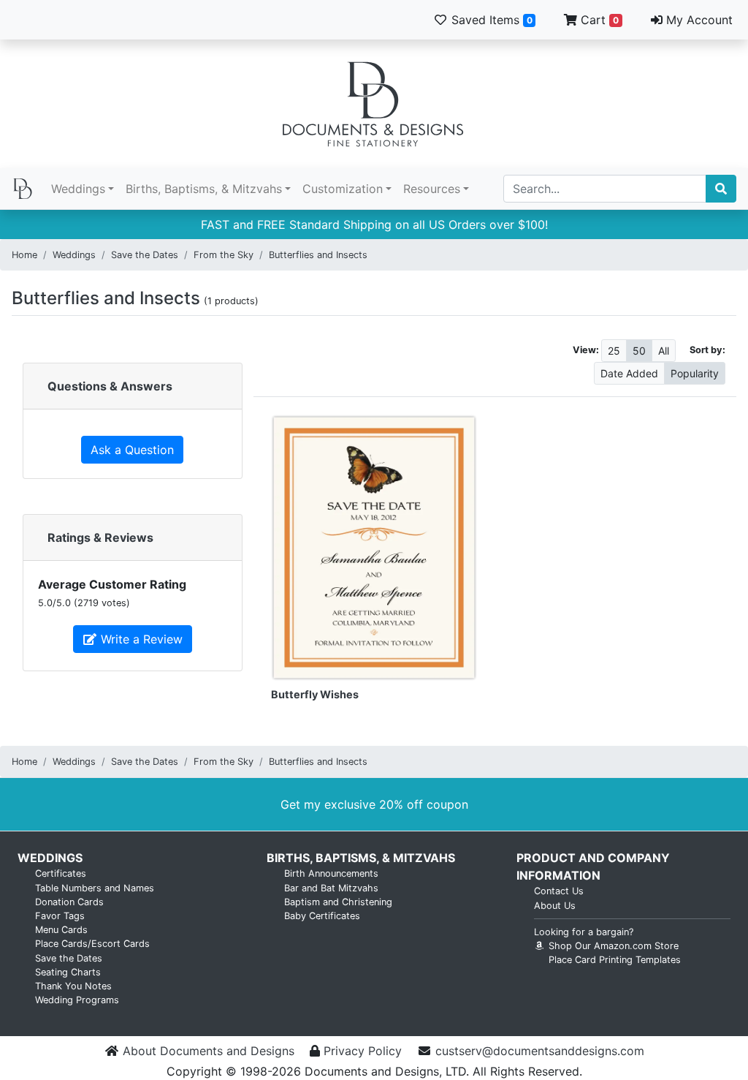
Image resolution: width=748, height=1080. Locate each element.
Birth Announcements (331, 873)
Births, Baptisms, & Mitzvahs (204, 188)
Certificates (60, 873)
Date (629, 373)
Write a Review (140, 639)
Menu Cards (61, 929)
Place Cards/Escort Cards (92, 943)
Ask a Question (132, 449)
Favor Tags (60, 915)
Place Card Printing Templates (615, 959)
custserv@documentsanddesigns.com (539, 1050)
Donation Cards (69, 901)
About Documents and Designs (208, 1050)
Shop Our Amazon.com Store (612, 945)
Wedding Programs (77, 999)
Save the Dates (144, 254)
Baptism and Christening (338, 901)
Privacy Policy (363, 1050)
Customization (342, 188)
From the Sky (223, 254)
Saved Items (490, 19)
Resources (431, 188)
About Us (555, 905)
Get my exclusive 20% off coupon (374, 804)
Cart (598, 19)
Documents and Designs (374, 104)
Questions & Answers (109, 386)
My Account (698, 19)
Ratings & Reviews (100, 537)
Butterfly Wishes (315, 694)
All (663, 350)
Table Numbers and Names (94, 888)
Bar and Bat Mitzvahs (331, 888)
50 (639, 350)
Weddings (78, 188)
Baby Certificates (322, 915)
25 (614, 350)
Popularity (695, 373)
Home (24, 254)
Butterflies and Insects (318, 254)
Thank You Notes (73, 986)
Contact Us (559, 890)
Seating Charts (68, 972)
